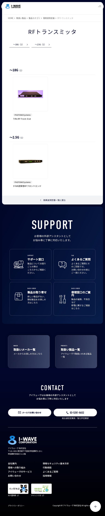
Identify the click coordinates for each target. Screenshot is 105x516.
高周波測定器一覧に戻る (52, 200)
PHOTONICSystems (23, 115)
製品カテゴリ (34, 18)
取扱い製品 (21, 18)
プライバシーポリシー (16, 505)
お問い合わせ (14, 475)
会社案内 (12, 463)
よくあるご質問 (50, 471)
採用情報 (47, 475)
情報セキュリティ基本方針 (56, 463)
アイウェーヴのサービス (20, 471)
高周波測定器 (49, 18)
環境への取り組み (16, 467)
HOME (10, 18)
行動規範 (47, 467)
